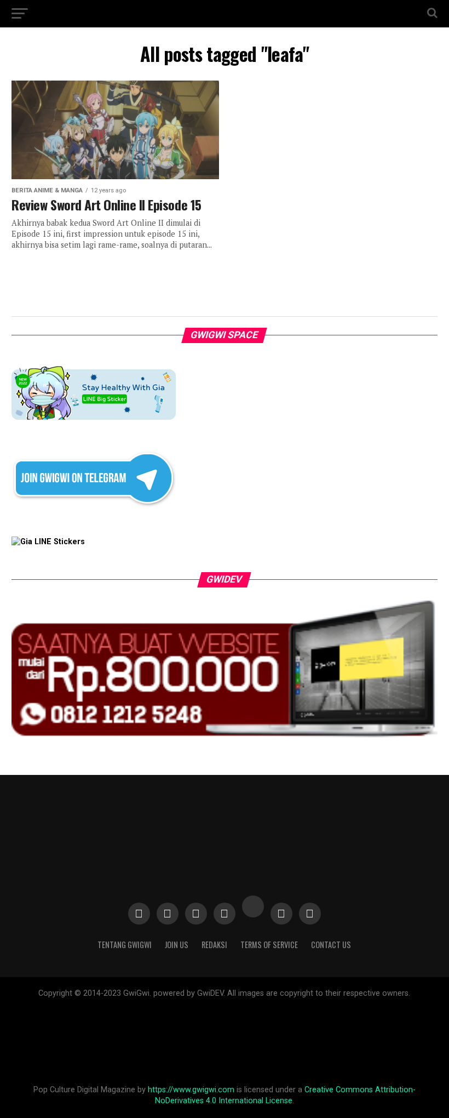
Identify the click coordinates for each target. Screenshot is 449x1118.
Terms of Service (269, 944)
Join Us (176, 944)
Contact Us (331, 944)
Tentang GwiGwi (124, 944)
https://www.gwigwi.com (191, 1089)
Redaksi (214, 944)
